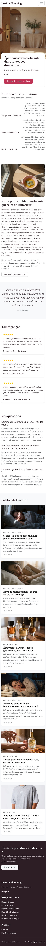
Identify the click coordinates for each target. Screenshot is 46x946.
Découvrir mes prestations (18, 81)
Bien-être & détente (10, 912)
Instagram (5, 892)
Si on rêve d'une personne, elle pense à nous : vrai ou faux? (20, 537)
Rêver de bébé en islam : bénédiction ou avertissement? (20, 705)
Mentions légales (8, 933)
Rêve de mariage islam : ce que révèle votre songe (20, 593)
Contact (4, 929)
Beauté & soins (7, 902)
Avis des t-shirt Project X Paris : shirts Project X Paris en (21, 817)
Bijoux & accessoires (10, 908)
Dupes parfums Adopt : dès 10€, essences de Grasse (21, 761)
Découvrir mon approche (14, 274)
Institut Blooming (11, 3)
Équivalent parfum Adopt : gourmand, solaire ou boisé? (19, 649)
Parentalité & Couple (10, 918)
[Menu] (41, 3)
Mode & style (7, 905)
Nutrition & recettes (9, 915)
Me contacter (9, 867)
